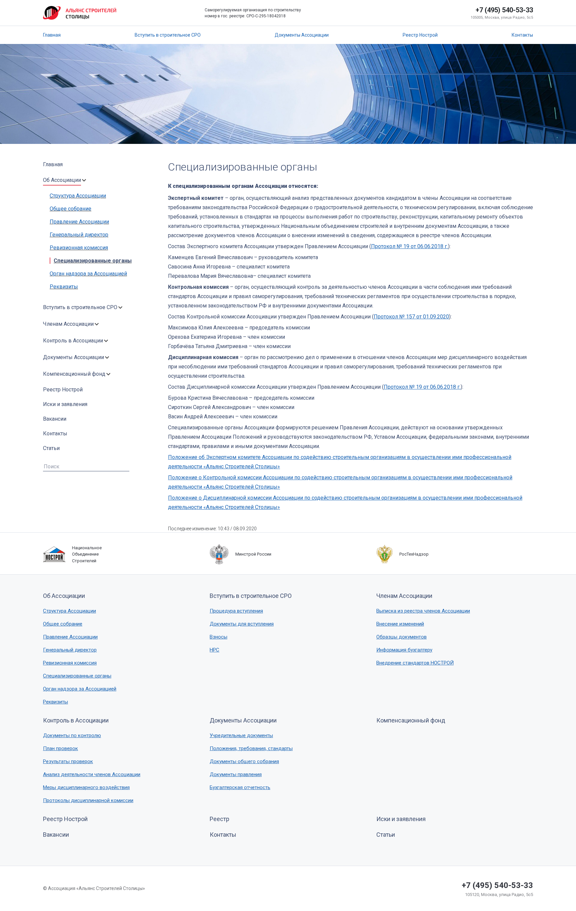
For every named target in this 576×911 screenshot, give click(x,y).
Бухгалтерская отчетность (240, 787)
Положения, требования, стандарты (251, 748)
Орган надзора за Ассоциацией (88, 273)
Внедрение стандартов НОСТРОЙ (415, 663)
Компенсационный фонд (74, 374)
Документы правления (236, 774)
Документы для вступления (242, 624)
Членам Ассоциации (68, 324)
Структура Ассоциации (78, 196)
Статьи (51, 448)
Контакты (522, 35)
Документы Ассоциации (302, 35)
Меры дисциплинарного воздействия (86, 787)
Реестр (219, 818)
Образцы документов (401, 637)
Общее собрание (70, 209)
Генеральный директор (79, 234)
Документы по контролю (72, 735)
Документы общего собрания (244, 761)
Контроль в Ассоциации (73, 340)
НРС (214, 650)
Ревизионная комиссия (79, 247)
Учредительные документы (241, 735)
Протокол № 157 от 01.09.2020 (411, 316)
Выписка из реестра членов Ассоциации (423, 611)
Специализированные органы (93, 260)
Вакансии (54, 419)
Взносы (218, 637)
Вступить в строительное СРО (168, 35)
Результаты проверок (68, 761)
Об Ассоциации (62, 180)
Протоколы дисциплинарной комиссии (88, 800)
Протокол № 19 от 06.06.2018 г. (409, 246)
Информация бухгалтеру (404, 650)
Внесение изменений (400, 624)
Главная (52, 35)
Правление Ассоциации (79, 222)
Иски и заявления (65, 404)
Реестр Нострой (420, 35)
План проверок (60, 748)
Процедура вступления (236, 611)
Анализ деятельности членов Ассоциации (91, 774)
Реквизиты (64, 286)
